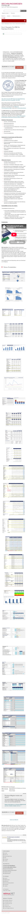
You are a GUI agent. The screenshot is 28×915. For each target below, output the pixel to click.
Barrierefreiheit (8, 868)
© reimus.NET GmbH (6, 912)
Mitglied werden (5, 13)
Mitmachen (6, 881)
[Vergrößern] (14, 40)
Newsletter (6, 884)
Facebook (6, 859)
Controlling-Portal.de (8, 901)
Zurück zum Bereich (14, 819)
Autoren (8, 16)
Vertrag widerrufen (10, 867)
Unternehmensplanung (20, 23)
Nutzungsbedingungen (10, 870)
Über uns (6, 854)
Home (3, 23)
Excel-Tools (12, 23)
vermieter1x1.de (7, 906)
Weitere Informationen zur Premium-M (13, 804)
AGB (5, 857)
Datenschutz (7, 871)
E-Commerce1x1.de (8, 903)
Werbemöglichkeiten (8, 856)
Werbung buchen (16, 16)
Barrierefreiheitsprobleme (9, 882)
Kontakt (5, 853)
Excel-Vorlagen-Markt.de (9, 908)
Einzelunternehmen (22, 108)
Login (4, 18)
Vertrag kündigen (9, 865)
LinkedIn (5, 860)
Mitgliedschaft (6, 879)
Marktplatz (7, 23)
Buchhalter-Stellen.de (8, 900)
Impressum (7, 873)
